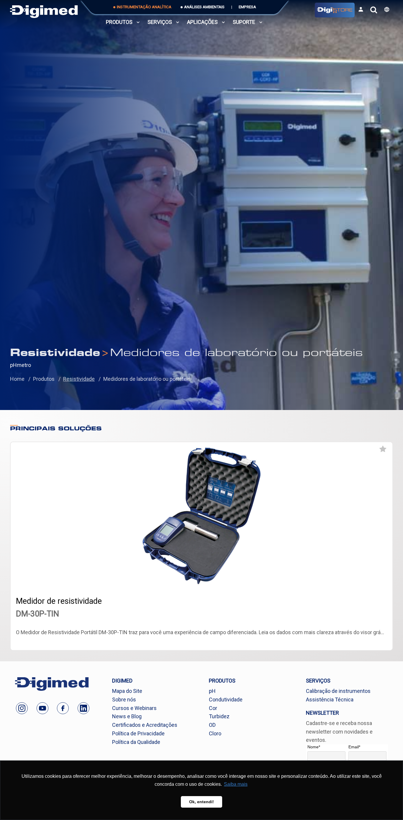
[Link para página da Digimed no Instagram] (22, 708)
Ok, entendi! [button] (201, 801)
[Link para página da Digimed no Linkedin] (83, 708)
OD (212, 725)
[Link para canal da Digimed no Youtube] (42, 708)
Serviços (160, 22)
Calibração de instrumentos (338, 691)
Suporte (244, 22)
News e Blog (127, 716)
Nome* (313, 746)
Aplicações (202, 22)
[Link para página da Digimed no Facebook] (63, 708)
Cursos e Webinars (134, 708)
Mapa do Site (127, 691)
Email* (354, 746)
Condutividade (226, 699)
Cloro (215, 733)
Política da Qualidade (136, 742)
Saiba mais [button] (236, 784)
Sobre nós (124, 699)
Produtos (119, 22)
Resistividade (79, 379)
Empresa (247, 6)
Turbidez (219, 716)
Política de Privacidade (138, 733)
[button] (386, 9)
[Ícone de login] (360, 9)
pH (212, 691)
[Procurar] (374, 10)
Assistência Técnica (329, 699)
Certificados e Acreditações (144, 725)
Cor (213, 708)
